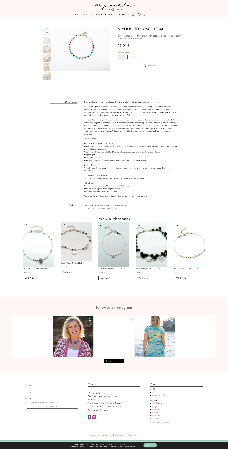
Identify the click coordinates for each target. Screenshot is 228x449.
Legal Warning (120, 435)
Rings (154, 406)
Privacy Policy (93, 435)
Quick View (29, 278)
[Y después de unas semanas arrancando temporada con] (155, 336)
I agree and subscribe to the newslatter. (41, 402)
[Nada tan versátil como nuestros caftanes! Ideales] (73, 336)
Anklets (155, 418)
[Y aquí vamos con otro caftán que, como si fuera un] (32, 336)
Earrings (156, 409)
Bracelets (156, 415)
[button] (106, 31)
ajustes (133, 446)
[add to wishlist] (26, 224)
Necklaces (156, 412)
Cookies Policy (107, 435)
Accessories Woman (161, 422)
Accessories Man (159, 395)
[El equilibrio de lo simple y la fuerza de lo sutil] (196, 336)
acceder (92, 208)
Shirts (154, 392)
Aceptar (150, 445)
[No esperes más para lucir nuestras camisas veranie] (114, 336)
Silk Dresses (157, 403)
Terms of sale (133, 435)
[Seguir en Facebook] (89, 417)
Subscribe (52, 407)
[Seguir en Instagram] (94, 417)
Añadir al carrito (136, 57)
